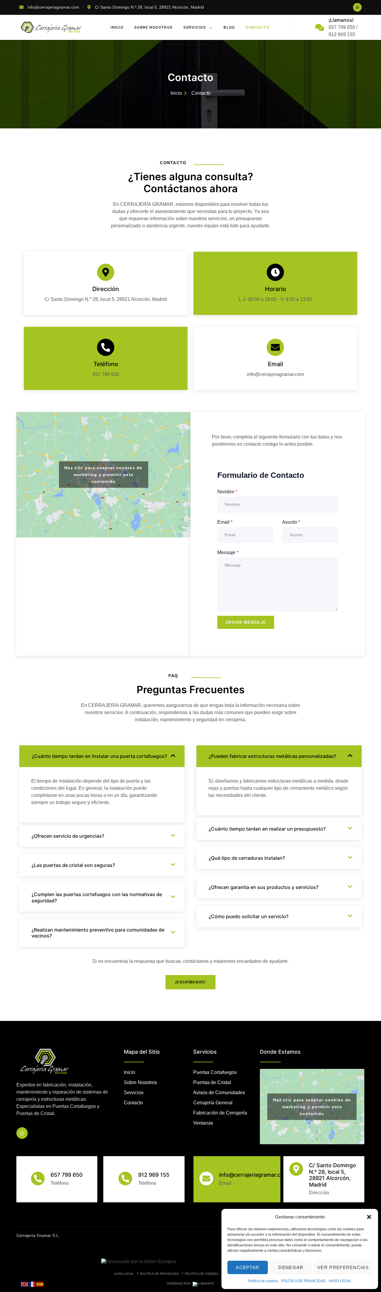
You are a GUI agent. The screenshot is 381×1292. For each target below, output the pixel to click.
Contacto (257, 27)
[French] (32, 1283)
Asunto (291, 522)
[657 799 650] (38, 1178)
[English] (25, 1283)
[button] (369, 1217)
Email (275, 364)
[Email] (275, 347)
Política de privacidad (159, 1274)
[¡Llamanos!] (319, 27)
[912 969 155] (125, 1178)
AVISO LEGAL (340, 1281)
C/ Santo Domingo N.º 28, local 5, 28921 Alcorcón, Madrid (332, 1175)
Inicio (117, 27)
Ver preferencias (343, 1267)
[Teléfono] (105, 347)
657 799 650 (67, 1175)
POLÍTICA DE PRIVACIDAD (303, 1281)
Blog (229, 27)
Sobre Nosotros (153, 27)
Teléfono (105, 364)
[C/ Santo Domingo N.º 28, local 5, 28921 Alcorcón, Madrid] (296, 1169)
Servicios (194, 27)
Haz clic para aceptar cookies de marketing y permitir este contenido (103, 474)
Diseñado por (179, 1283)
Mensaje (227, 552)
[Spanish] (40, 1283)
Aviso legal (124, 1274)
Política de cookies (263, 1281)
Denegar (290, 1267)
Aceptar (247, 1267)
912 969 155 (153, 1175)
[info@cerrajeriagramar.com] (206, 1178)
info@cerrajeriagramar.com (253, 1175)
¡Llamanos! (341, 20)
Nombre (227, 491)
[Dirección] (105, 272)
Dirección (105, 289)
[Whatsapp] (357, 7)
